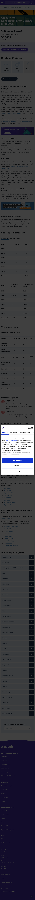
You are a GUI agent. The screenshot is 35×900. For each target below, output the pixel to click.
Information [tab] (13, 432)
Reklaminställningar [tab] (25, 432)
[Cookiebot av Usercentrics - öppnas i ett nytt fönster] (26, 428)
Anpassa (16, 465)
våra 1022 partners (11, 440)
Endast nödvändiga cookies (17, 471)
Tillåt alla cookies (17, 460)
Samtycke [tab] (4, 432)
